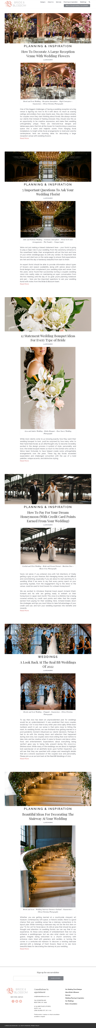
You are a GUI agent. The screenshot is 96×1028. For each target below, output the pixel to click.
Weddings (48, 656)
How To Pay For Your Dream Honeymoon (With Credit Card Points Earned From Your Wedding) (48, 516)
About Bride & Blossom (72, 992)
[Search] (89, 2)
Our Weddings (69, 1001)
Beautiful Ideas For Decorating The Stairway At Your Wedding (48, 816)
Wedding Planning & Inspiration (74, 998)
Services (67, 995)
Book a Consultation (71, 1004)
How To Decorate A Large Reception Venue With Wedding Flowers (48, 53)
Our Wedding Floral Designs (73, 989)
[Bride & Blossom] (16, 991)
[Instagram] (16, 1001)
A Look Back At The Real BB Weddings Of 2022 (48, 664)
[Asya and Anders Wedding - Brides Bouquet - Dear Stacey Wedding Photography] (48, 314)
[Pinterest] (20, 1001)
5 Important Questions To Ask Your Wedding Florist (48, 192)
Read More (24, 138)
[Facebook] (13, 1001)
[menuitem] (43, 2)
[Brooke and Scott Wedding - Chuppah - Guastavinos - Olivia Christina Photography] (48, 639)
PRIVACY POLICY (35, 1025)
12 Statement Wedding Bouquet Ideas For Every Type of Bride (48, 338)
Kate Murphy (49, 60)
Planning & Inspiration (48, 46)
